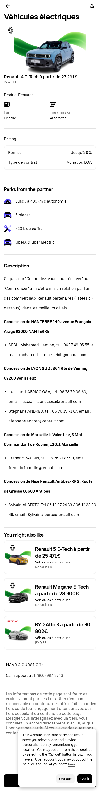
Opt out (65, 779)
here (71, 764)
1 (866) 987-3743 (48, 675)
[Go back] (8, 6)
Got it (84, 779)
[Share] (92, 6)
